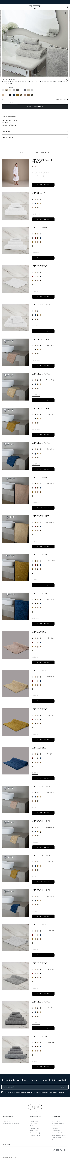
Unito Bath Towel (10, 79)
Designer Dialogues (36, 1133)
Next (66, 43)
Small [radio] (43, 173)
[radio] (3, 90)
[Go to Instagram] (54, 1150)
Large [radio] (34, 176)
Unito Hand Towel (41, 193)
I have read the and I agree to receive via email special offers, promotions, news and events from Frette (34, 1092)
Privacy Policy (15, 1092)
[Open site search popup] (67, 7)
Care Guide (33, 1123)
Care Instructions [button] (7, 137)
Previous (3, 43)
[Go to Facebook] (58, 1150)
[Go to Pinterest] (62, 1150)
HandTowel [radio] (5, 103)
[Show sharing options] (67, 80)
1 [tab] (33, 74)
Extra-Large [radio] (40, 176)
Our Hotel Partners (35, 1128)
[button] (35, 116)
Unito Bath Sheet (40, 228)
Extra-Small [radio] (36, 173)
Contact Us (6, 1121)
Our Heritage (34, 1126)
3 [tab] (35, 74)
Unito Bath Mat (39, 266)
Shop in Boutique (34, 106)
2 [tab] (34, 74)
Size (3, 99)
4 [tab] (37, 74)
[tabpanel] (35, 43)
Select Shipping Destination (11, 1123)
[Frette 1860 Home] (35, 7)
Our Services (34, 1121)
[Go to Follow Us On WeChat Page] (65, 1150)
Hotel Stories (34, 1130)
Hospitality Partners (58, 1123)
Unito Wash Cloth (41, 305)
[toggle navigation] (3, 7)
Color (4, 87)
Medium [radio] (48, 173)
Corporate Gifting (35, 1135)
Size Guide (60, 99)
